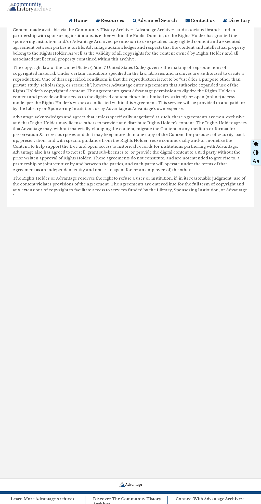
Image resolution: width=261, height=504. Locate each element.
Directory (238, 20)
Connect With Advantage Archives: (210, 499)
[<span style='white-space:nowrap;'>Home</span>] (39, 5)
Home (80, 20)
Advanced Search (157, 20)
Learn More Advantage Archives (42, 499)
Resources (112, 20)
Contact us (202, 20)
